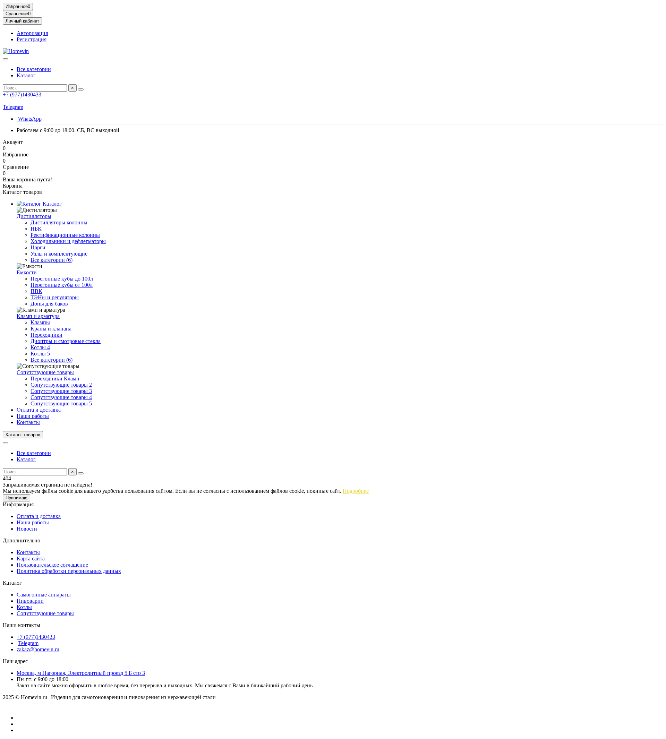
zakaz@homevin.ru (38, 649)
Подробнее (356, 491)
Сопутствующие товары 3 (61, 391)
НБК (36, 229)
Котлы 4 (40, 347)
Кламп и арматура (38, 316)
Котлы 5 (40, 353)
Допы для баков (49, 304)
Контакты (28, 422)
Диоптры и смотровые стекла (66, 341)
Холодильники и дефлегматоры (68, 241)
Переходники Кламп (55, 378)
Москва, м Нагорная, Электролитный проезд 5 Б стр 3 (81, 673)
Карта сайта (31, 558)
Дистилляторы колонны (59, 222)
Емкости (27, 272)
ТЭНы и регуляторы (55, 297)
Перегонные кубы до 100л (62, 279)
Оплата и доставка (39, 410)
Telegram (13, 107)
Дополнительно (21, 540)
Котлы (24, 607)
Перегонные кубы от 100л (62, 285)
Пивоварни (30, 601)
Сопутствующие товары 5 (61, 403)
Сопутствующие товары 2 (61, 385)
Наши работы (33, 416)
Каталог (26, 75)
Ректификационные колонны (65, 235)
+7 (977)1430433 (22, 94)
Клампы (40, 322)
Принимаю (16, 497)
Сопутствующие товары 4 (61, 397)
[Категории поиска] (5, 59)
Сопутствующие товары (45, 372)
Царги (38, 247)
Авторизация (32, 33)
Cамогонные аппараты (44, 595)
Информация (18, 504)
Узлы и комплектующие (59, 254)
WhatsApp (29, 119)
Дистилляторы (34, 216)
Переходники (46, 335)
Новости (27, 529)
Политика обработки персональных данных (69, 571)
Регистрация (31, 39)
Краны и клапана (51, 329)
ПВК (36, 291)
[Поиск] (81, 89)
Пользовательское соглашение (52, 565)
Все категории (34, 69)
